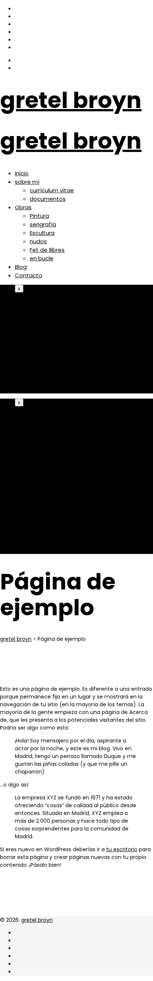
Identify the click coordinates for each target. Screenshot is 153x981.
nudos (38, 241)
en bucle (41, 258)
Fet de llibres (47, 250)
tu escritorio (121, 849)
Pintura (39, 216)
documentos (48, 199)
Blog (21, 267)
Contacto (28, 275)
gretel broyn (70, 100)
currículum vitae (52, 190)
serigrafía (43, 224)
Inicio (22, 173)
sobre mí (27, 182)
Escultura (42, 233)
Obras (23, 207)
